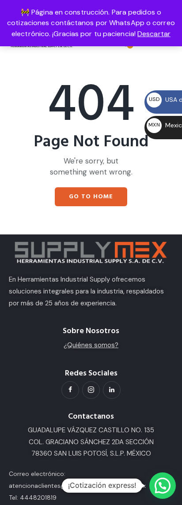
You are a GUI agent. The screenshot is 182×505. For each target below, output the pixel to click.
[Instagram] (91, 390)
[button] (162, 485)
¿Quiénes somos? (91, 345)
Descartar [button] (154, 33)
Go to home (91, 196)
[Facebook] (70, 390)
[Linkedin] (112, 390)
